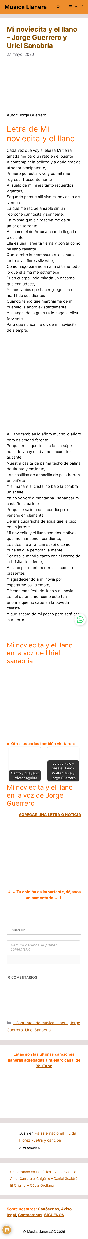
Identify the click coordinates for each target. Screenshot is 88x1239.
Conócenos (48, 1209)
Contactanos (30, 1215)
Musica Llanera (26, 6)
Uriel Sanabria (38, 1030)
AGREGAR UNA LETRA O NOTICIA (50, 814)
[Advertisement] (44, 88)
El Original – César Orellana (32, 1185)
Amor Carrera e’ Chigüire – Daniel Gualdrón (44, 1178)
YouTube (44, 1066)
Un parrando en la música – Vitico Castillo (43, 1172)
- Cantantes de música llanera (40, 1023)
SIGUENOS (54, 1215)
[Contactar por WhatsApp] (80, 619)
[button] (58, 7)
